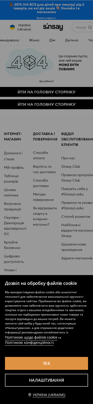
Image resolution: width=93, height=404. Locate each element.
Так (46, 363)
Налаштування (46, 380)
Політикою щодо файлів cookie (31, 337)
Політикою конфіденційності (29, 342)
